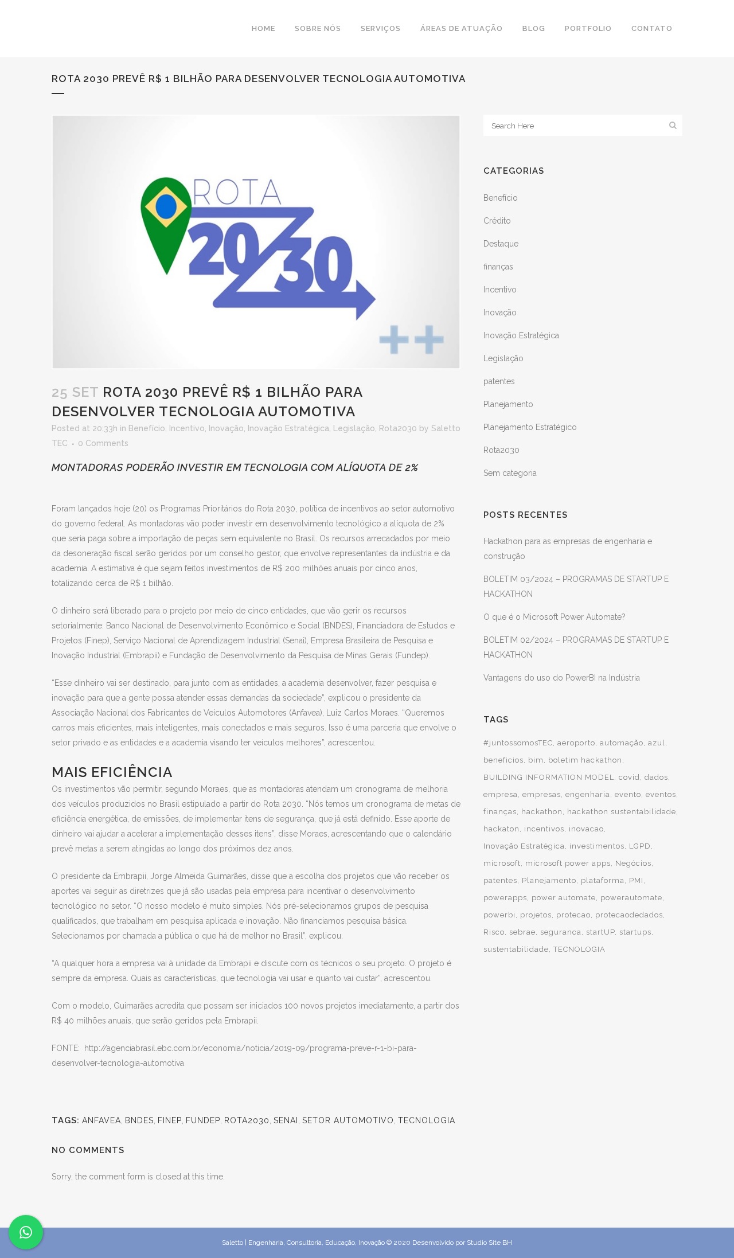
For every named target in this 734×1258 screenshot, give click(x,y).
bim (536, 760)
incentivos (544, 829)
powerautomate (631, 897)
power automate (564, 897)
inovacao (586, 829)
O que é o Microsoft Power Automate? (554, 617)
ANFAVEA (101, 1120)
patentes (499, 381)
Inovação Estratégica (288, 428)
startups (635, 932)
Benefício (146, 428)
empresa (500, 794)
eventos (661, 794)
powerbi (499, 915)
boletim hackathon (585, 760)
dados (656, 777)
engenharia (587, 794)
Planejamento (508, 404)
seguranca (560, 932)
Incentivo (187, 428)
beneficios (503, 760)
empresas (541, 794)
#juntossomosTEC (518, 743)
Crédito (497, 220)
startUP (600, 932)
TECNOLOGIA (426, 1120)
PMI (636, 880)
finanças (498, 266)
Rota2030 (398, 428)
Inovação (226, 428)
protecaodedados (629, 915)
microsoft (502, 863)
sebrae (522, 932)
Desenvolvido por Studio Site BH (462, 1243)
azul (656, 743)
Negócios (633, 863)
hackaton (501, 829)
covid (629, 777)
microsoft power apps (568, 863)
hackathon (542, 811)
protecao (573, 915)
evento (628, 794)
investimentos (596, 846)
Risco (494, 932)
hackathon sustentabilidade (621, 811)
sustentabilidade (516, 949)
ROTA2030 (247, 1120)
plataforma (602, 880)
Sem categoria (510, 473)
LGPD (640, 846)
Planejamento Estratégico (530, 427)
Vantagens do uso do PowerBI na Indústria (561, 677)
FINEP (170, 1120)
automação (621, 743)
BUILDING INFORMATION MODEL (548, 777)
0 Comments (103, 443)
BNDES (139, 1120)
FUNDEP (203, 1120)
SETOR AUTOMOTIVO (348, 1120)
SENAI (286, 1120)
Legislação (354, 428)
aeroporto (576, 743)
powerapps (505, 897)
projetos (536, 915)
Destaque (500, 243)
